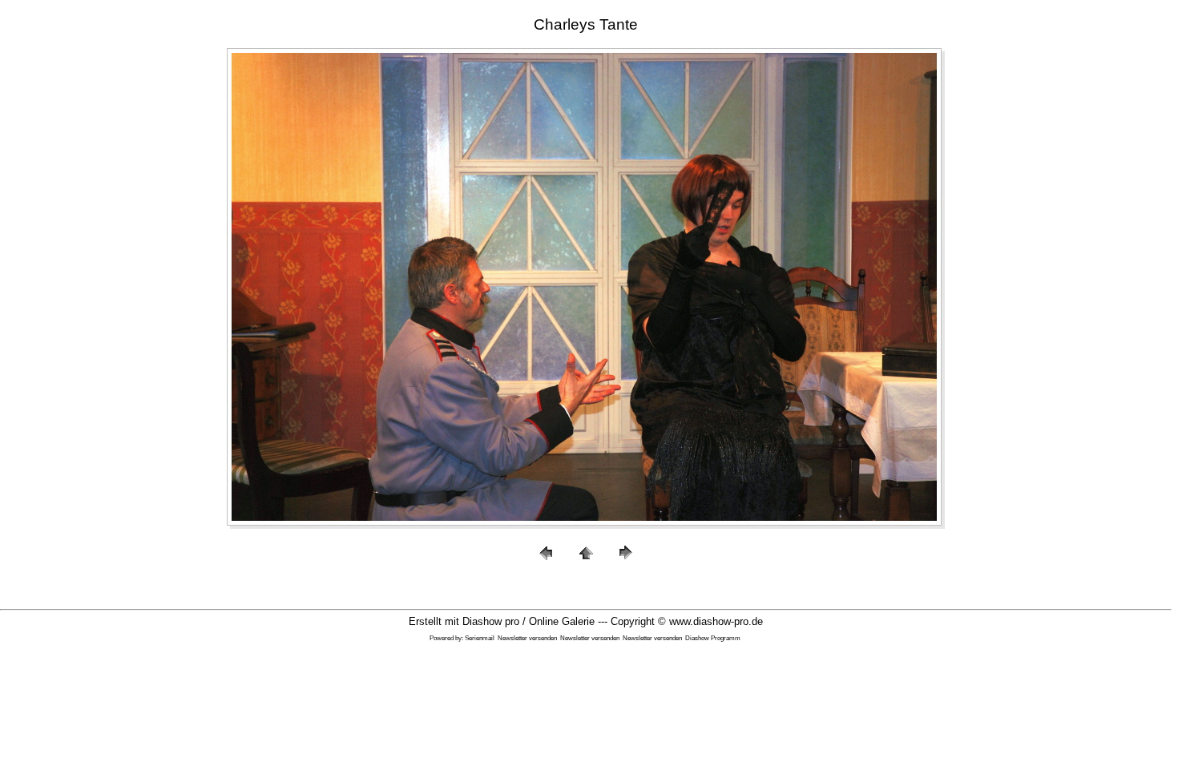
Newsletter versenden (527, 638)
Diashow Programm (712, 638)
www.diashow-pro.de (716, 621)
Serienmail (479, 638)
